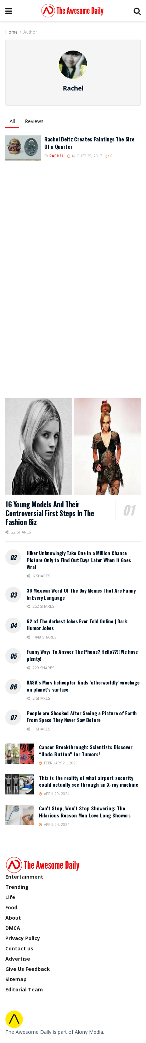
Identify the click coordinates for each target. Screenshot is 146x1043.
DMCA (12, 928)
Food (11, 907)
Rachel (56, 155)
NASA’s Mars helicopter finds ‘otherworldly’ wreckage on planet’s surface (83, 685)
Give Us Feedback (27, 969)
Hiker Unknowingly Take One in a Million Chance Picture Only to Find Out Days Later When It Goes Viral (79, 559)
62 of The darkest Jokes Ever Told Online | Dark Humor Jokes (77, 624)
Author (30, 32)
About (13, 917)
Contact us (19, 948)
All (12, 121)
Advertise (17, 958)
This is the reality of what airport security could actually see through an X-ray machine (88, 781)
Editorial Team (24, 989)
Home (11, 32)
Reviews (34, 121)
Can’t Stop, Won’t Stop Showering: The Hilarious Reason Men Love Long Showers (85, 811)
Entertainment (24, 876)
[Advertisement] (58, 279)
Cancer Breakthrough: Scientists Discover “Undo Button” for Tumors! (86, 750)
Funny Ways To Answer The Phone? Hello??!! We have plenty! (82, 655)
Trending (17, 887)
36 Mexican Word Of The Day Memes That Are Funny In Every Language (81, 594)
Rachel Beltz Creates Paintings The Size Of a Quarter (89, 142)
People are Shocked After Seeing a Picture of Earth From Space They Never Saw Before (82, 716)
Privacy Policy (22, 938)
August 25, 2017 (86, 155)
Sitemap (16, 979)
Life (10, 897)
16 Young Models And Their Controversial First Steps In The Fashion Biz (49, 513)
